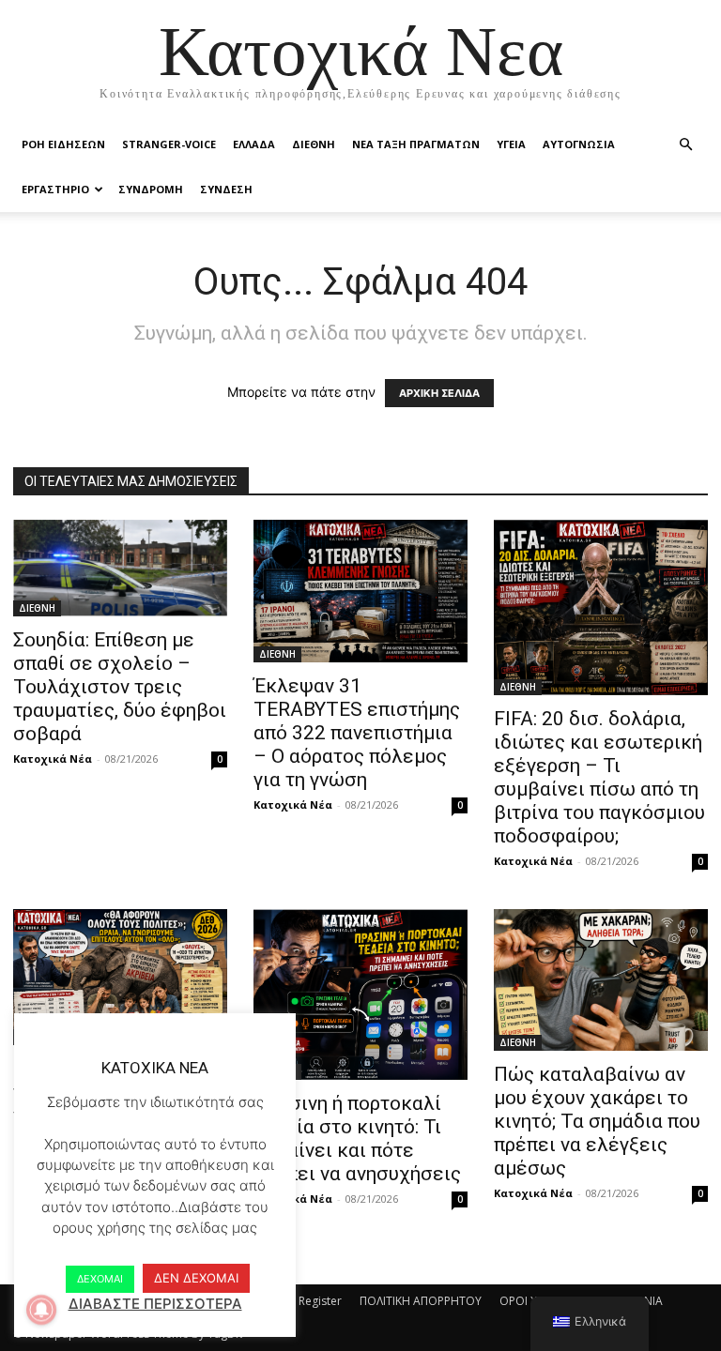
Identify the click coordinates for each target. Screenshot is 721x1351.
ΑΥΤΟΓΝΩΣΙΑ (579, 144)
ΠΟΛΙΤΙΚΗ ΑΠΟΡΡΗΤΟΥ (421, 1301)
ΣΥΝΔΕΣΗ (226, 189)
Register (320, 1301)
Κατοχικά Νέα (52, 758)
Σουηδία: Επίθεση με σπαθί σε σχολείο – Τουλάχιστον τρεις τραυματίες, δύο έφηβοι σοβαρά (119, 687)
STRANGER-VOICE (169, 144)
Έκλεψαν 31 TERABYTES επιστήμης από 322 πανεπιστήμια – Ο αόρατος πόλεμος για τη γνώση (356, 733)
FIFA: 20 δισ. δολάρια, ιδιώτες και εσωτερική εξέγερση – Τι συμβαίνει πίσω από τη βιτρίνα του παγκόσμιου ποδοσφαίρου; (599, 777)
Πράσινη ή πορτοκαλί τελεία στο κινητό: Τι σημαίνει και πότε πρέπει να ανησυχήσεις (357, 1138)
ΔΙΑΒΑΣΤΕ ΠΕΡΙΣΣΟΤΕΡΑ (155, 1304)
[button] (685, 145)
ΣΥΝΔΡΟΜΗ (150, 189)
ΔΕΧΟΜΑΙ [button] (100, 1278)
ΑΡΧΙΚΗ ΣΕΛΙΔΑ (439, 393)
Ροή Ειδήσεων (63, 144)
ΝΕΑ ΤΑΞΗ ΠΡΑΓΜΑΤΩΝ (416, 144)
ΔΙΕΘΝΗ (313, 144)
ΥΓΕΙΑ (511, 144)
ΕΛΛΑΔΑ (254, 144)
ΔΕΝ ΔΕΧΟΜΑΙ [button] (196, 1277)
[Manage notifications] (41, 1310)
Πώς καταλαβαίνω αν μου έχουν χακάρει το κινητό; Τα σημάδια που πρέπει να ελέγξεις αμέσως (597, 1121)
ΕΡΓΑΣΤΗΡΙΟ (55, 189)
